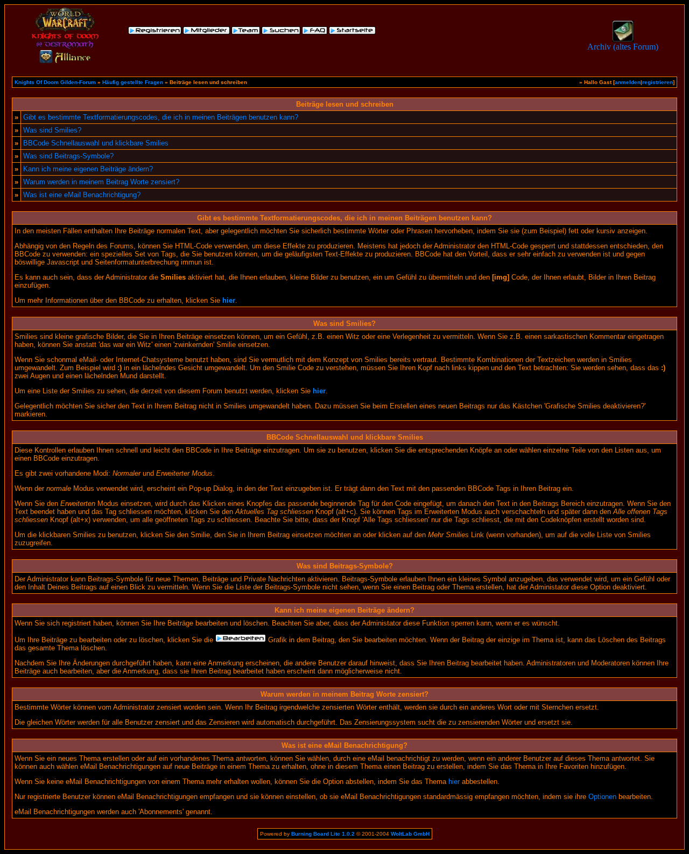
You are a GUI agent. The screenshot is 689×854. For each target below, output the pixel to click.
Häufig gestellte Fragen (132, 82)
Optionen (602, 797)
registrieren (657, 82)
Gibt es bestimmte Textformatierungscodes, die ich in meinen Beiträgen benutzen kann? (160, 117)
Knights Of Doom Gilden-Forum (55, 82)
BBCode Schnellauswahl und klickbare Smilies (95, 143)
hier (454, 781)
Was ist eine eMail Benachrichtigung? (81, 195)
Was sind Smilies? (52, 130)
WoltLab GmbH (410, 834)
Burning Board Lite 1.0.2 (323, 834)
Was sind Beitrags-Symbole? (68, 156)
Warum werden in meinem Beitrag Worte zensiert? (101, 182)
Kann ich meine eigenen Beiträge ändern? (88, 169)
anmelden (628, 82)
